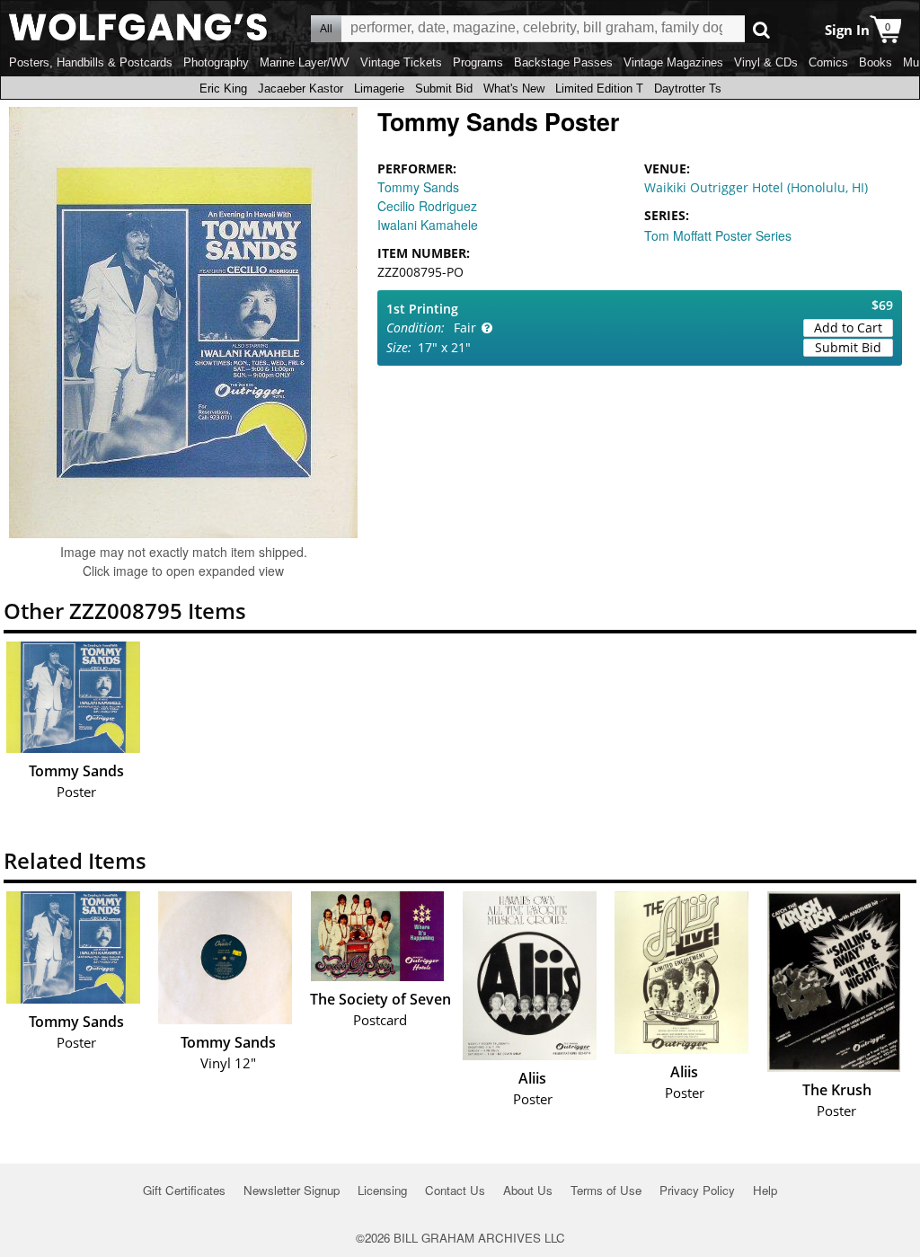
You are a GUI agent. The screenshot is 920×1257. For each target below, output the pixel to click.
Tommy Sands (418, 187)
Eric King (223, 88)
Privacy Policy (697, 1190)
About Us (528, 1190)
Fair (465, 327)
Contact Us (455, 1190)
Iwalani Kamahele (427, 225)
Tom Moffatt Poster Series (718, 235)
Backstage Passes (563, 62)
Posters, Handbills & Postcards (90, 62)
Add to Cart (848, 327)
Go (761, 29)
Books (875, 62)
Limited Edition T (599, 88)
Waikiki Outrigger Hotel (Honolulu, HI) (756, 187)
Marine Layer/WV (304, 62)
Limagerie (379, 88)
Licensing (382, 1190)
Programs (478, 62)
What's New (513, 88)
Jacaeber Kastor (300, 88)
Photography (216, 62)
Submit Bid (444, 88)
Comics (828, 62)
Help (765, 1190)
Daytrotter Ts (687, 88)
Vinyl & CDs (766, 62)
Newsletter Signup (291, 1190)
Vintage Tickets (401, 62)
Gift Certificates (184, 1190)
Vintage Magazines (673, 62)
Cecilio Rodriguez (427, 206)
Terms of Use (606, 1190)
